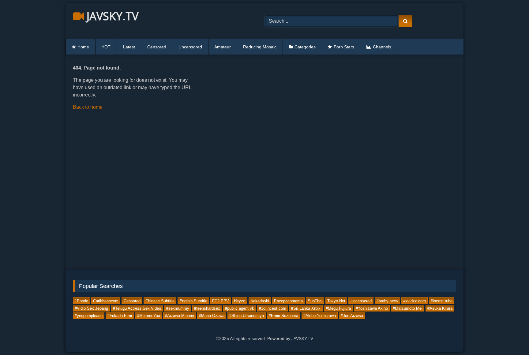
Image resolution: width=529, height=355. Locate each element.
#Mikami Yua (148, 315)
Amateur (222, 46)
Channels (382, 46)
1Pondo (81, 300)
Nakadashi (259, 300)
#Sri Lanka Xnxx (306, 308)
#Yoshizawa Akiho (372, 308)
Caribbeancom (105, 300)
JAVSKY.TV (111, 16)
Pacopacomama (288, 300)
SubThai (315, 300)
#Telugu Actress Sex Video (137, 308)
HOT (106, 46)
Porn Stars (344, 46)
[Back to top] (510, 337)
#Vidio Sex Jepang (91, 308)
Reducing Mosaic (259, 46)
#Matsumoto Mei (407, 308)
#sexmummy (177, 308)
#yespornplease (89, 315)
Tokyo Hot (336, 300)
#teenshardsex (207, 308)
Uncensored (190, 46)
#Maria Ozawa (211, 315)
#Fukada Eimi (119, 315)
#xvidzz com (414, 300)
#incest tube (441, 300)
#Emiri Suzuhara (283, 315)
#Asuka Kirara (439, 308)
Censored (156, 46)
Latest (129, 46)
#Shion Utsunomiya (246, 315)
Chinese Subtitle (159, 300)
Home (83, 46)
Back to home (88, 107)
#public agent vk (239, 308)
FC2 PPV (220, 300)
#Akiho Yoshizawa (319, 315)
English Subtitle (193, 300)
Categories (305, 46)
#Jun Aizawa (352, 315)
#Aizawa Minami (179, 315)
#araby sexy (387, 300)
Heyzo (239, 300)
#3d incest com (272, 308)
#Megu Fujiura (338, 308)
